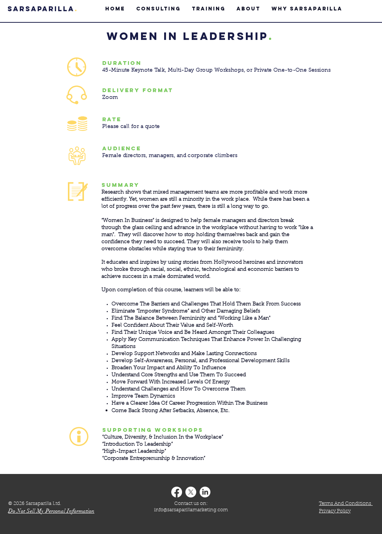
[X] (190, 492)
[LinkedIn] (205, 492)
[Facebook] (176, 492)
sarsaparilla (41, 8)
